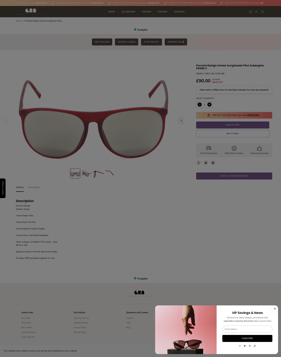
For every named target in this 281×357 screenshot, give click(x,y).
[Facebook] (239, 345)
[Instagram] (249, 345)
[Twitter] (244, 345)
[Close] (275, 308)
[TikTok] (254, 345)
